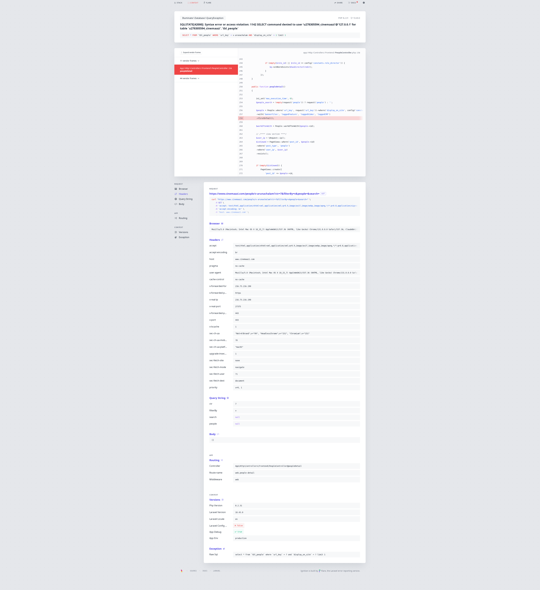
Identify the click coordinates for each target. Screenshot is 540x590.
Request (178, 184)
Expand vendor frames (192, 52)
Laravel (216, 571)
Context (178, 227)
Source (193, 571)
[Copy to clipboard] (356, 35)
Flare (323, 570)
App (176, 213)
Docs (205, 571)
